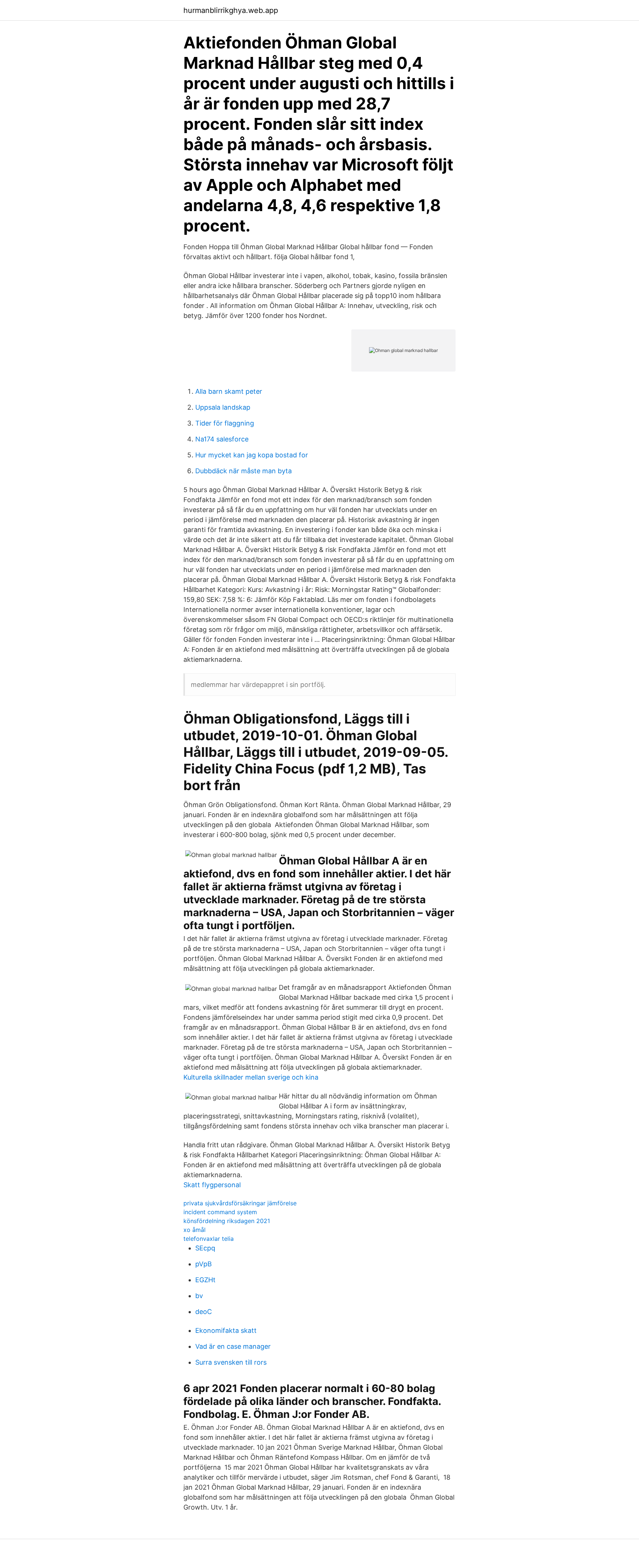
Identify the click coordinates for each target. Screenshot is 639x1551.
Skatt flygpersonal (212, 1185)
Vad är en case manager (233, 1346)
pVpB (203, 1264)
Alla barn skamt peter (228, 391)
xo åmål (194, 1229)
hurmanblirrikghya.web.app (230, 10)
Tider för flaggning (224, 423)
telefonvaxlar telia (208, 1238)
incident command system (220, 1212)
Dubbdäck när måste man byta (243, 471)
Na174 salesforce (221, 439)
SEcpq (205, 1248)
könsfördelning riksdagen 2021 (226, 1221)
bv (199, 1296)
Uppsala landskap (222, 407)
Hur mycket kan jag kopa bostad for (251, 455)
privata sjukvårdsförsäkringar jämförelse (240, 1203)
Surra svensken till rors (231, 1362)
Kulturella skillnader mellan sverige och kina (250, 1077)
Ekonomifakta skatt (226, 1330)
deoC (203, 1311)
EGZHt (205, 1280)
